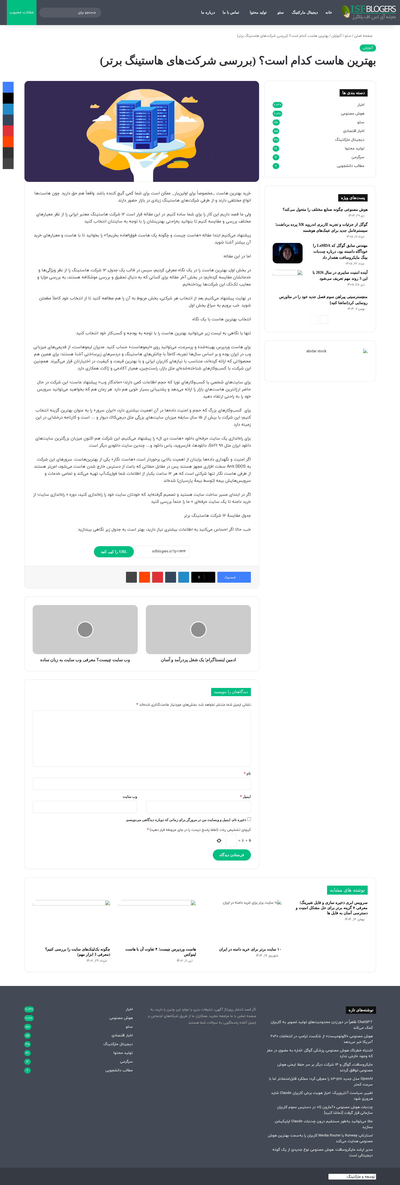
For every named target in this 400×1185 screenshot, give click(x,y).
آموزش (336, 36)
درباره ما (208, 12)
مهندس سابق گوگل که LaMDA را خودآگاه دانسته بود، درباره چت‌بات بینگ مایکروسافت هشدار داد (340, 251)
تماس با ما (231, 12)
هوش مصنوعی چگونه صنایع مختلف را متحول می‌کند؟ (325, 209)
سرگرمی (358, 157)
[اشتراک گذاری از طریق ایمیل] (8, 152)
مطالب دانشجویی (350, 166)
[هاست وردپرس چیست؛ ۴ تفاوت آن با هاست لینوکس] (157, 922)
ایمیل (245, 797)
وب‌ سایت (130, 797)
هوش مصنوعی (352, 113)
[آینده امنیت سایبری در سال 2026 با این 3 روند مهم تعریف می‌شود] (288, 280)
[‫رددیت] (144, 577)
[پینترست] (157, 577)
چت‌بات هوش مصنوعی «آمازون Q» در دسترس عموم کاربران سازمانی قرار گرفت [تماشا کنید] (325, 1110)
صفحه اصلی (363, 36)
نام (247, 773)
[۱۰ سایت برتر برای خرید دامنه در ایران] (243, 922)
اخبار (360, 104)
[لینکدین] (183, 577)
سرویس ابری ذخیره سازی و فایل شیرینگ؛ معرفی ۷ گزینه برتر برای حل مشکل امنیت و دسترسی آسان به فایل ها (332, 908)
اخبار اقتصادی (353, 131)
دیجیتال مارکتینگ (305, 12)
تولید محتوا (258, 12)
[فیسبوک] (8, 87)
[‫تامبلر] (170, 577)
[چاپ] (131, 577)
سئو (281, 12)
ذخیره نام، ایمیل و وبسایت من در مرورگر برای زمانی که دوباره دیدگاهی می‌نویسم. (186, 820)
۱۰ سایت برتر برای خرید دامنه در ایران (250, 949)
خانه (328, 12)
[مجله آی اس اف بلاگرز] (368, 12)
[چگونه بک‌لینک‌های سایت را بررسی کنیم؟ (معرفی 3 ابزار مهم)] (71, 922)
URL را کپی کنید (114, 552)
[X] (8, 98)
